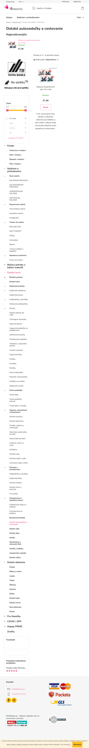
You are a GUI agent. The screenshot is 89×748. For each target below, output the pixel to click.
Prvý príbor (13, 494)
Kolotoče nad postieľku (18, 377)
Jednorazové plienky (17, 335)
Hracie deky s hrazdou (17, 406)
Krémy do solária (16, 260)
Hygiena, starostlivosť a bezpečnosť (18, 411)
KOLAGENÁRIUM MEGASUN (16, 186)
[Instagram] (14, 700)
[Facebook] (8, 700)
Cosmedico (13, 240)
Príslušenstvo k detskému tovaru (16, 499)
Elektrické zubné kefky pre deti (18, 433)
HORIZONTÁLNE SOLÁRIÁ (16, 192)
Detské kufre (14, 281)
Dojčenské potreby (17, 286)
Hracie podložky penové (15, 400)
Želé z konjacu (15, 164)
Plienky (12, 308)
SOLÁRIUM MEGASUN (18, 180)
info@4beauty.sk (18, 689)
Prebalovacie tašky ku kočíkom (17, 505)
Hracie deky (14, 395)
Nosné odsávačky (16, 372)
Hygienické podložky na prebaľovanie (18, 329)
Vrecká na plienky (16, 350)
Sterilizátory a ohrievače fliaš (15, 543)
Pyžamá (12, 589)
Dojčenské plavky (16, 295)
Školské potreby (16, 277)
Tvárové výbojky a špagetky (16, 250)
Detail (45, 107)
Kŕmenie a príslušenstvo (14, 468)
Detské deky (14, 533)
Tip (17, 133)
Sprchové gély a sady (17, 458)
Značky (11, 631)
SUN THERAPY (15, 231)
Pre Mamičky (14, 616)
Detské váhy (14, 529)
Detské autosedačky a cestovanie (18, 523)
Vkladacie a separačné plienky (18, 345)
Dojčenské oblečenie (17, 290)
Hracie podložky (15, 390)
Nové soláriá (14, 176)
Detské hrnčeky (15, 483)
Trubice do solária (16, 222)
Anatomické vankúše (17, 553)
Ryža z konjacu (15, 155)
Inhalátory (13, 449)
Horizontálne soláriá (17, 209)
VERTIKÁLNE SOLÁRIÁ (14, 199)
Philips (12, 235)
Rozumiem (77, 744)
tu (70, 744)
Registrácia (77, 2)
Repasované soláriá (17, 204)
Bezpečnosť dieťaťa (17, 518)
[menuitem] (9, 17)
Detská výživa (15, 557)
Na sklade (17, 118)
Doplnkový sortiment (17, 255)
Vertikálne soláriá (16, 213)
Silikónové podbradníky (18, 304)
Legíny (12, 576)
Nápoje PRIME (14, 626)
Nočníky (12, 368)
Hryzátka (12, 363)
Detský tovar (14, 272)
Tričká (11, 580)
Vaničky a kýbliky (16, 548)
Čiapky (12, 567)
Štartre (12, 244)
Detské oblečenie (16, 562)
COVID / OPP (14, 621)
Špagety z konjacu (16, 159)
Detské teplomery (16, 421)
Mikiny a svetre (15, 571)
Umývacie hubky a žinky (18, 463)
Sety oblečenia (15, 607)
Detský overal (15, 602)
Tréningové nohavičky (17, 319)
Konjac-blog (10, 2)
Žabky (11, 594)
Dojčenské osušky (16, 386)
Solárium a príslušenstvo (14, 170)
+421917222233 (19, 694)
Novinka (17, 128)
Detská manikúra (16, 416)
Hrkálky (12, 359)
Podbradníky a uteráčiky (18, 299)
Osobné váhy (14, 454)
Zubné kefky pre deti (17, 438)
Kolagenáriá (14, 218)
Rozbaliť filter (16, 138)
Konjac (10, 145)
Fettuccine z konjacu (17, 150)
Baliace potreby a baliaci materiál (16, 266)
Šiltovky (12, 585)
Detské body (14, 598)
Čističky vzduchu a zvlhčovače (16, 426)
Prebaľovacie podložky (18, 339)
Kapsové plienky (15, 324)
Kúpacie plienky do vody (16, 314)
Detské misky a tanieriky (15, 488)
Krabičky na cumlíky (17, 381)
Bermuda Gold (15, 226)
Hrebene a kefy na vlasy (16, 444)
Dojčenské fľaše (15, 354)
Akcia (17, 123)
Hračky (12, 537)
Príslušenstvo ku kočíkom (15, 512)
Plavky (12, 611)
